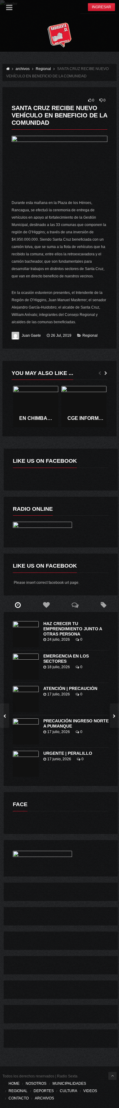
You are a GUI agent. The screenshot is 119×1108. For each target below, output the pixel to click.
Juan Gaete (31, 335)
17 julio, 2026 (58, 694)
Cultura (68, 1091)
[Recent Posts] (18, 605)
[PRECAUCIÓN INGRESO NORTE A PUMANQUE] (26, 731)
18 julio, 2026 (58, 667)
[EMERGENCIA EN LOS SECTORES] (26, 667)
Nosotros (36, 1083)
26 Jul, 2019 (61, 335)
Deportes (44, 1091)
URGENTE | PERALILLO (67, 753)
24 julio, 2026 (58, 639)
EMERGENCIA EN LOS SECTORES (66, 659)
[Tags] (103, 605)
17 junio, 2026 (59, 759)
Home (14, 1083)
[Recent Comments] (75, 605)
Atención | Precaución (70, 688)
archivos (44, 1098)
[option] (36, 406)
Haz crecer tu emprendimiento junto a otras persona (72, 628)
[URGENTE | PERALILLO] (26, 764)
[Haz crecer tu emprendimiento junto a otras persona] (26, 634)
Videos (90, 1091)
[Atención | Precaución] (26, 699)
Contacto (19, 1098)
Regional (90, 335)
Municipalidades (69, 1083)
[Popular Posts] (46, 605)
